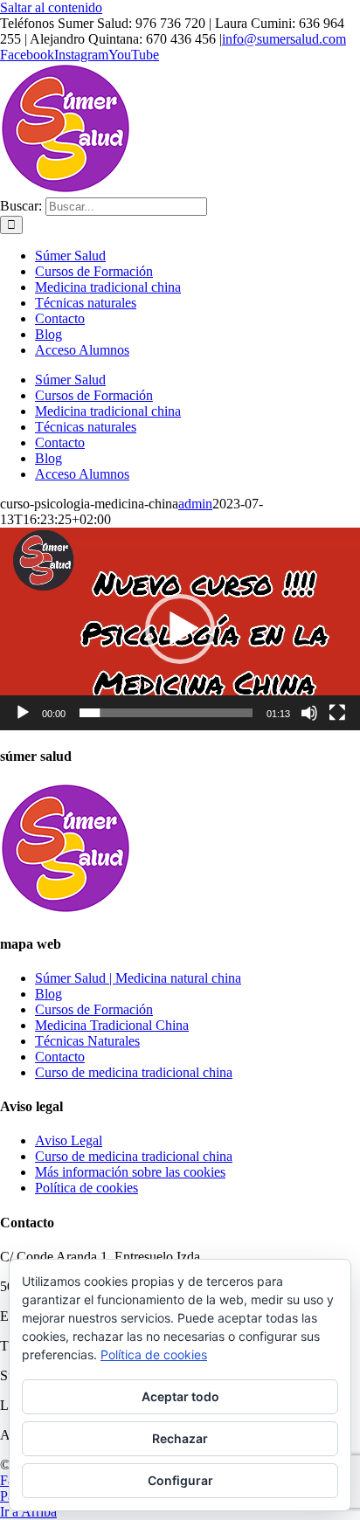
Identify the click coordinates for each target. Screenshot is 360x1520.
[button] (180, 629)
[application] (180, 629)
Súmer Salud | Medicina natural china (138, 978)
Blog (48, 993)
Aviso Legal (68, 1140)
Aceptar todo (180, 1396)
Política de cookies (86, 1187)
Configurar (180, 1480)
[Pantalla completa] (337, 713)
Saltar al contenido (51, 7)
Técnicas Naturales (87, 1040)
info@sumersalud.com (284, 38)
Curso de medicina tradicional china (133, 1072)
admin (195, 503)
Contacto (60, 1056)
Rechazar (180, 1438)
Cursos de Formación (94, 1009)
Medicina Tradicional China (112, 1025)
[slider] (166, 712)
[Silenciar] (309, 713)
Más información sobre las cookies (130, 1171)
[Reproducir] (22, 713)
